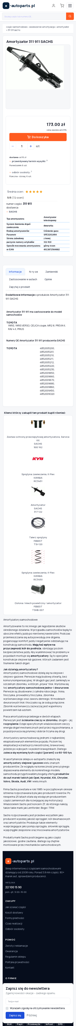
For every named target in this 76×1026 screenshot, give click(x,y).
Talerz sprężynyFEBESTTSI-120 (38, 541)
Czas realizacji (13, 923)
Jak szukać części (15, 907)
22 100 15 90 (13, 887)
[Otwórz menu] (70, 5)
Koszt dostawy (14, 912)
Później (32, 1015)
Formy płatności (14, 918)
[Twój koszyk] (62, 6)
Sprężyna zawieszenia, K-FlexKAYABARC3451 (38, 478)
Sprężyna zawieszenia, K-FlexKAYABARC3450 (38, 576)
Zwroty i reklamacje (16, 945)
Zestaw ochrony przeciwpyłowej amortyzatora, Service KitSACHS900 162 (38, 442)
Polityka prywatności (17, 962)
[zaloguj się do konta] (53, 6)
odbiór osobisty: (22, 172)
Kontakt (9, 967)
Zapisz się (15, 1015)
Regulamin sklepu (15, 956)
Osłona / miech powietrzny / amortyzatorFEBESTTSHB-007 (38, 607)
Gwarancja (11, 951)
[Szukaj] (70, 16)
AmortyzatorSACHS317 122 (38, 508)
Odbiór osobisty (14, 929)
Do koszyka (40, 137)
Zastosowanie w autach (23, 279)
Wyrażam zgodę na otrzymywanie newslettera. (37, 1008)
